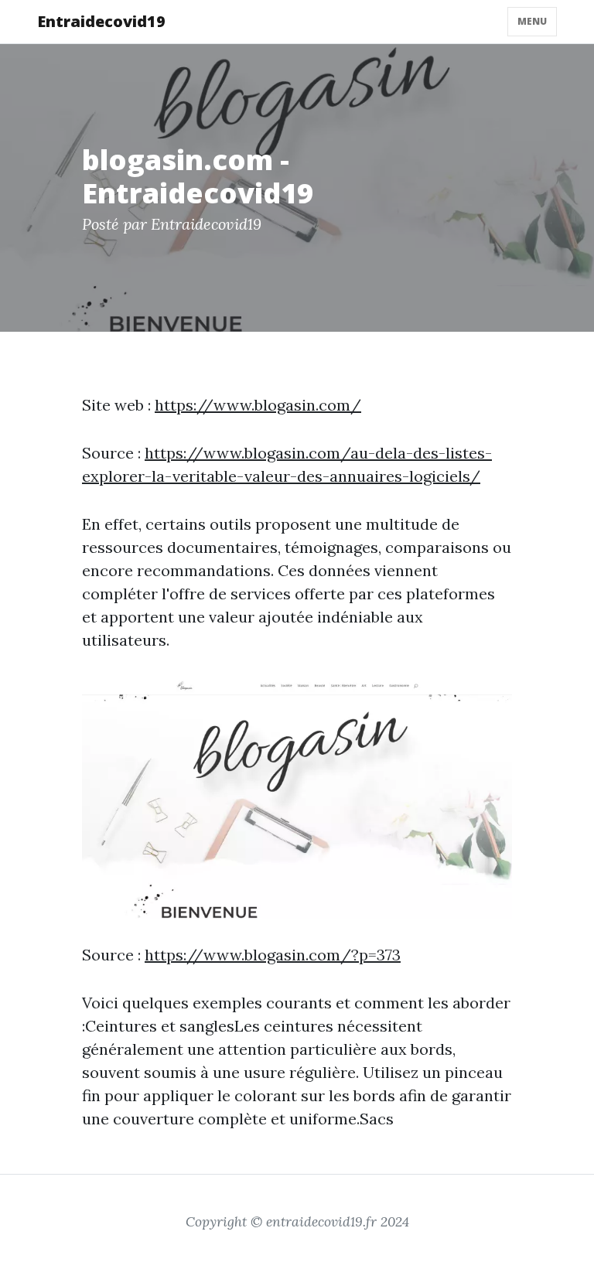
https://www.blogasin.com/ (258, 404)
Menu (532, 21)
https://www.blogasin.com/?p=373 (273, 954)
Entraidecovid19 (101, 21)
